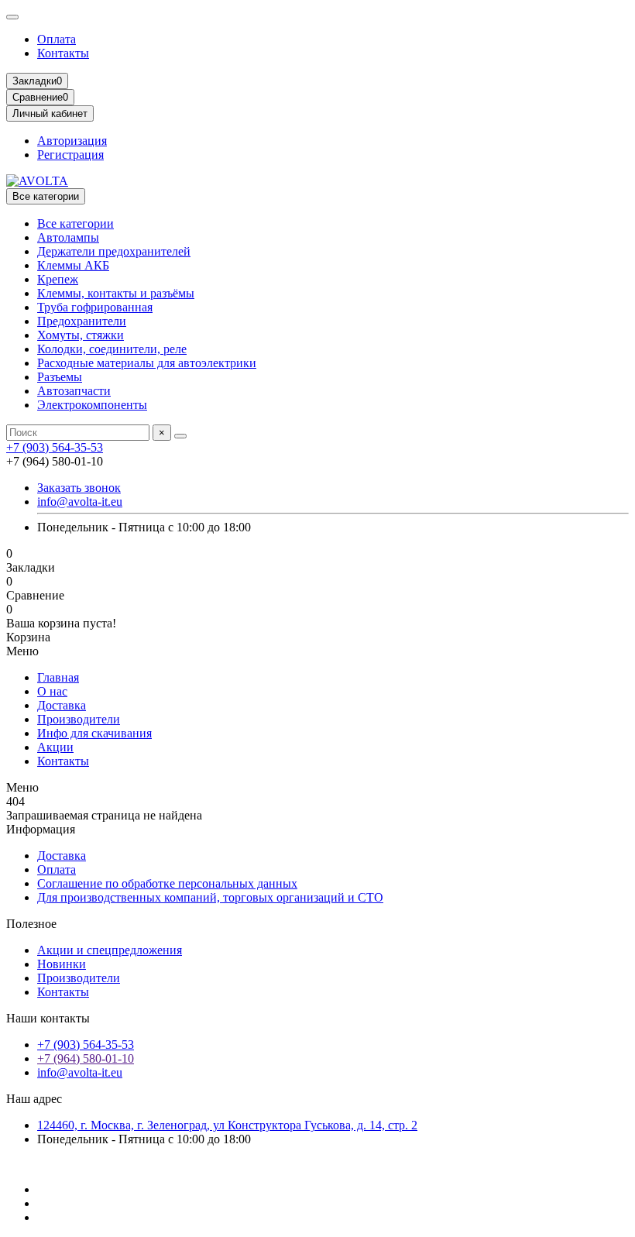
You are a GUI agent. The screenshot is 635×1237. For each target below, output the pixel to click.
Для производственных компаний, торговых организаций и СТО (210, 897)
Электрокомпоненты (92, 404)
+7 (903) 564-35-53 (54, 447)
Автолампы (68, 237)
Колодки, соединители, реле (112, 349)
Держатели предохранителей (113, 251)
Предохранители (81, 321)
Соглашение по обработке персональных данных (167, 883)
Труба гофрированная (95, 307)
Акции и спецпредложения (109, 950)
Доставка (61, 705)
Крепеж (57, 279)
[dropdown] (12, 17)
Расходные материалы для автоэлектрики (146, 362)
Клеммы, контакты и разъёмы (115, 293)
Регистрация (70, 154)
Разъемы (59, 376)
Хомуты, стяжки (80, 335)
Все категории (75, 223)
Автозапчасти (74, 390)
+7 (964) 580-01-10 (85, 1058)
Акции (55, 747)
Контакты (63, 53)
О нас (52, 691)
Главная (58, 677)
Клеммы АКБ (73, 265)
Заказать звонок (79, 487)
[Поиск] (180, 436)
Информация (40, 829)
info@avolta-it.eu (79, 501)
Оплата (56, 39)
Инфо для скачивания (94, 733)
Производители (78, 719)
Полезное (31, 923)
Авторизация (72, 140)
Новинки (61, 964)
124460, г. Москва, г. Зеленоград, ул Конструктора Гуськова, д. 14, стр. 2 (227, 1125)
